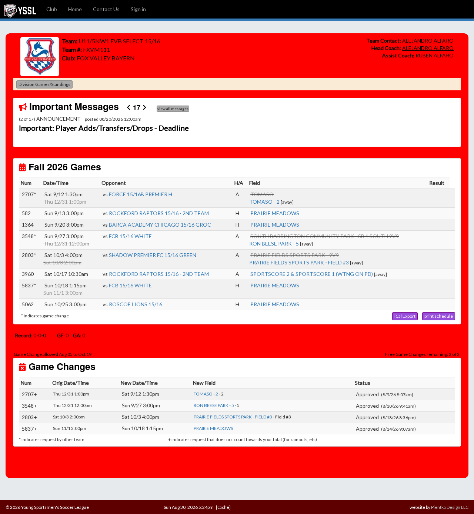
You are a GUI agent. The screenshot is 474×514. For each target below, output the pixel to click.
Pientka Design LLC (449, 507)
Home (75, 9)
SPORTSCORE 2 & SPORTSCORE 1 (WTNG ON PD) (311, 274)
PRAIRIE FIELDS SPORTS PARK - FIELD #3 (299, 262)
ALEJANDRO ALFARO (428, 40)
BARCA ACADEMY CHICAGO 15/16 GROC (160, 224)
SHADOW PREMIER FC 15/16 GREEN (152, 255)
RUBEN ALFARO (434, 55)
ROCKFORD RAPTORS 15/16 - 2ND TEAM (159, 213)
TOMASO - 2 (264, 201)
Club (51, 9)
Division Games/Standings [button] (44, 84)
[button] (51, 128)
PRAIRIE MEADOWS (274, 213)
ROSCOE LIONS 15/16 (135, 304)
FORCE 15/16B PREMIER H (140, 194)
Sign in (138, 9)
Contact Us (106, 9)
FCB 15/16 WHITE (130, 236)
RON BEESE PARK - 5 (274, 243)
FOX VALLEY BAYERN (106, 57)
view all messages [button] (172, 108)
